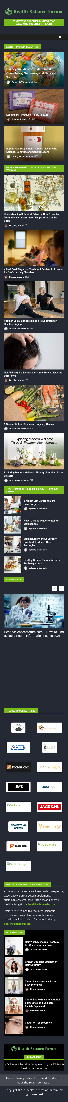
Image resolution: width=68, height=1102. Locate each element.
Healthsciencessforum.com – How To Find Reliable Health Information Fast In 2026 (34, 634)
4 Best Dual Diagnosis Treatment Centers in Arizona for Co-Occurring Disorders (34, 248)
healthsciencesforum (41, 904)
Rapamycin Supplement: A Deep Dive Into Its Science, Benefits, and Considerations (31, 150)
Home (9, 1078)
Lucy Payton (15, 225)
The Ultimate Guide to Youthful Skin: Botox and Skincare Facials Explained (14, 1005)
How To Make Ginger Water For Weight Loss (12, 525)
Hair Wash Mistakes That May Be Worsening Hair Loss (14, 946)
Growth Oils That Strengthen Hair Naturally (14, 966)
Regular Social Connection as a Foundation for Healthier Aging (34, 299)
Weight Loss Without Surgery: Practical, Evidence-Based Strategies (12, 544)
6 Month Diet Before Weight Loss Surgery (12, 505)
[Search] (60, 37)
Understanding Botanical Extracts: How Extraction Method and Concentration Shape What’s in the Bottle (34, 193)
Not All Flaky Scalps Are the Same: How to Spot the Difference (34, 351)
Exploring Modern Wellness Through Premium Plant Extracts (34, 451)
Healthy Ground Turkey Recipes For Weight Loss (12, 564)
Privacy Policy (24, 1078)
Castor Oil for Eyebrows (14, 1025)
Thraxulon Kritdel (17, 328)
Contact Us (44, 1082)
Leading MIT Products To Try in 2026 (27, 114)
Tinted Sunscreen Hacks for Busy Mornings (14, 985)
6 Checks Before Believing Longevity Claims (34, 403)
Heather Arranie (19, 119)
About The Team (25, 1082)
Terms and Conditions (47, 1078)
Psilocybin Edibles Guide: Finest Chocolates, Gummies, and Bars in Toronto (30, 73)
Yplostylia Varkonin (20, 82)
